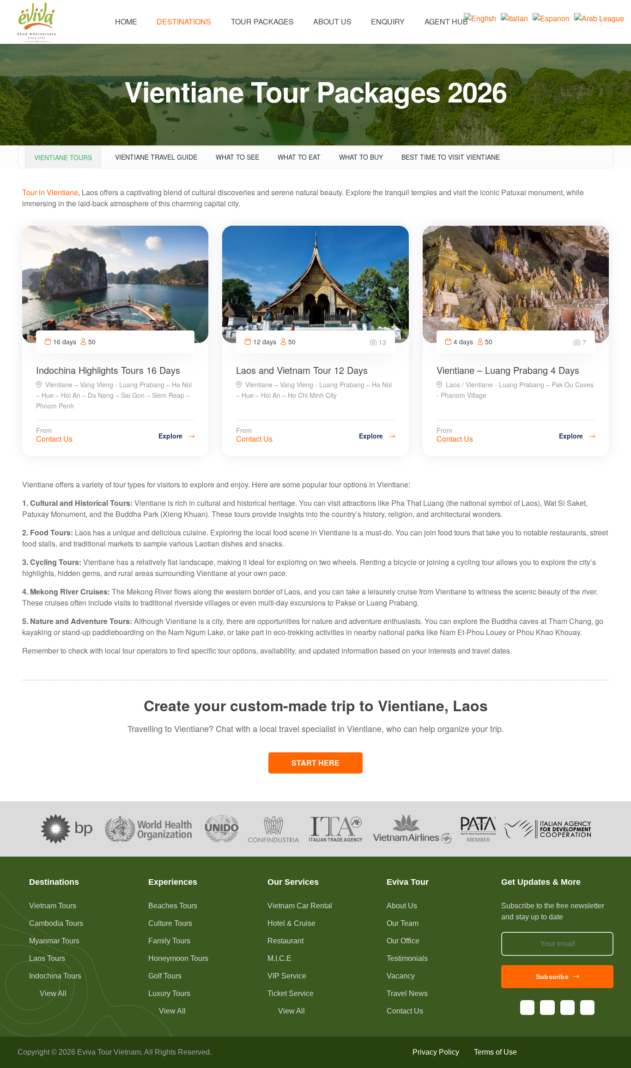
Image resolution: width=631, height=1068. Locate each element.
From (44, 430)
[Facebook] (527, 1007)
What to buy (361, 157)
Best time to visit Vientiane (450, 157)
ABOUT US (332, 21)
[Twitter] (587, 1007)
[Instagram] (547, 1007)
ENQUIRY (388, 21)
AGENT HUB (446, 21)
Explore (171, 435)
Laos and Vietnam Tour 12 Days (302, 370)
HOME (126, 21)
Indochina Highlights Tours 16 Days (108, 370)
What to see (237, 157)
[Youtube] (567, 1007)
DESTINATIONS (184, 21)
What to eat (299, 157)
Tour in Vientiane (50, 192)
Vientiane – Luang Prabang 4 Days (508, 370)
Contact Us (54, 438)
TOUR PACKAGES (262, 21)
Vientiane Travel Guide (156, 157)
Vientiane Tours (63, 157)
